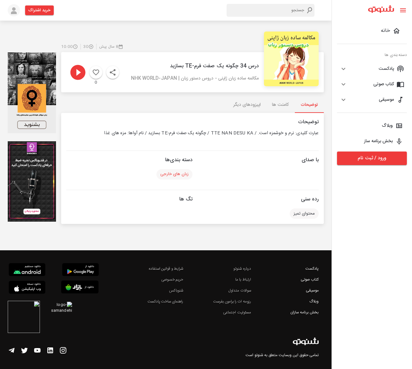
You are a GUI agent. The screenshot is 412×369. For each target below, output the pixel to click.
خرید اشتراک (39, 10)
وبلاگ (314, 301)
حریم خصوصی (172, 279)
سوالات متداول (240, 290)
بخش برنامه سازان (304, 312)
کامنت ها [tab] (280, 105)
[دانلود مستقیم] (27, 270)
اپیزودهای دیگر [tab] (247, 105)
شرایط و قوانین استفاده (166, 269)
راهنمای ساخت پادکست (165, 301)
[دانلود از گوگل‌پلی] (80, 270)
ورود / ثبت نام (372, 158)
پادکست (312, 269)
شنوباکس (176, 290)
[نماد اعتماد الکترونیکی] (24, 318)
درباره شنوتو (242, 269)
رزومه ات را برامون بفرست (232, 301)
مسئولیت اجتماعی (237, 312)
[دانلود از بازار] (79, 288)
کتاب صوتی (310, 279)
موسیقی (312, 290)
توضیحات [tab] (309, 105)
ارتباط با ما (243, 279)
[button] (372, 69)
